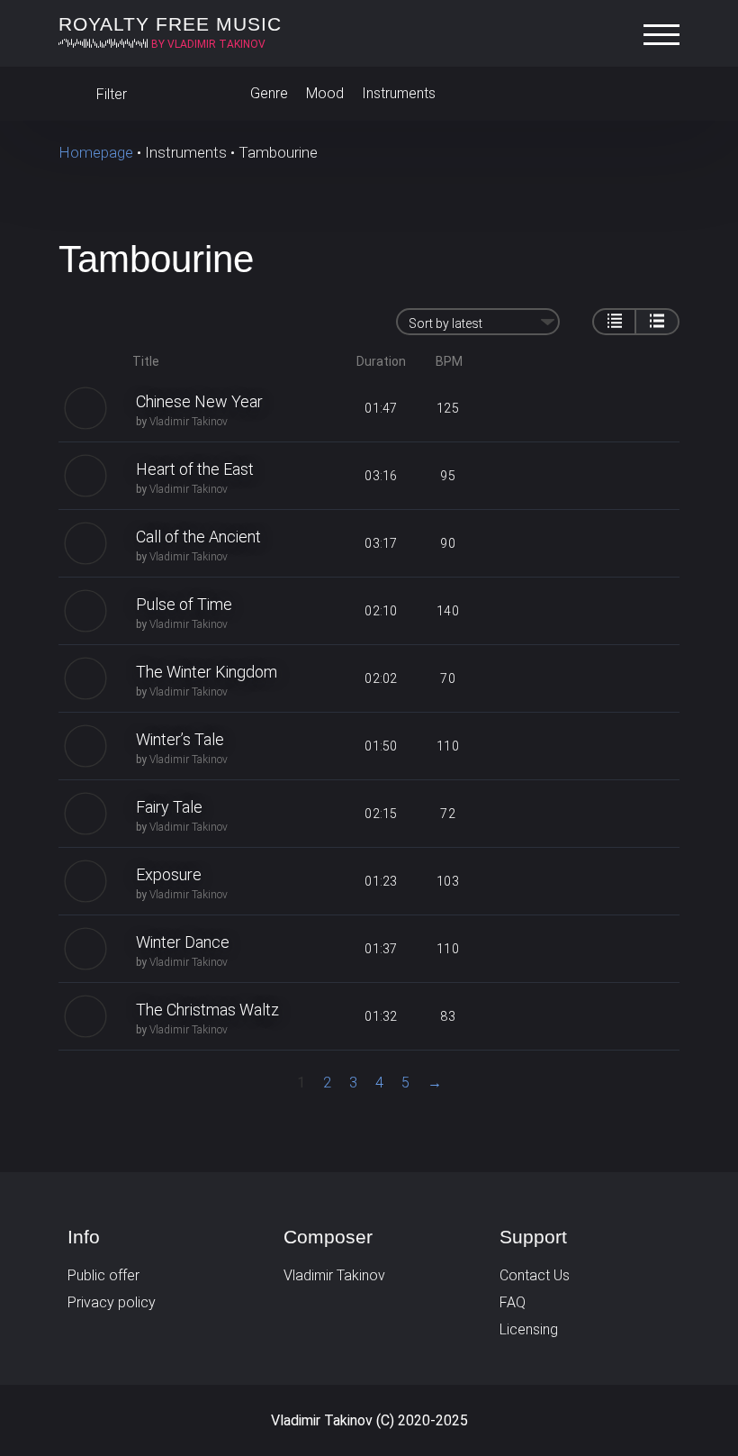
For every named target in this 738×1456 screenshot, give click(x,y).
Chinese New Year (199, 401)
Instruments (399, 93)
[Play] (85, 408)
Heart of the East (195, 469)
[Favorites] (662, 94)
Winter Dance (183, 942)
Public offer (104, 1275)
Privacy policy (112, 1302)
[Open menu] (666, 35)
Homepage (95, 152)
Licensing (529, 1329)
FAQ (513, 1302)
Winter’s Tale (180, 739)
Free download (575, 408)
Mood (325, 93)
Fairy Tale (169, 806)
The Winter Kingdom (206, 671)
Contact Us (535, 1275)
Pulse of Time (184, 604)
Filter (110, 94)
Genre (269, 93)
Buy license (641, 408)
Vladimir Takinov (188, 421)
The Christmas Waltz (207, 1009)
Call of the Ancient (198, 536)
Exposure (169, 874)
